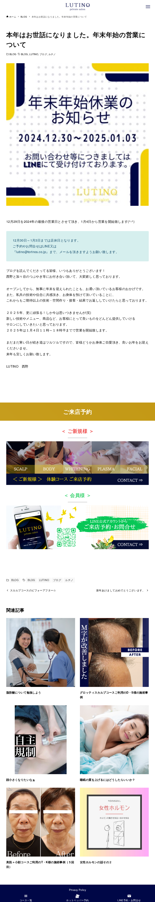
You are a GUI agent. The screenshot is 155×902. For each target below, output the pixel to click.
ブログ (43, 54)
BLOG (12, 54)
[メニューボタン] (148, 7)
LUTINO (33, 54)
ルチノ (52, 54)
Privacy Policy (77, 890)
